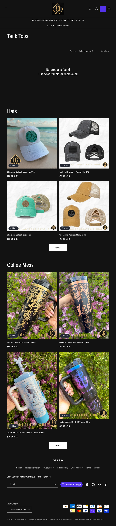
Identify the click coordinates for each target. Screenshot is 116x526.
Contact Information (32, 467)
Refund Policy (62, 467)
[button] (6, 9)
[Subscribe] (55, 484)
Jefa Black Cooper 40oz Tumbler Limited (74, 342)
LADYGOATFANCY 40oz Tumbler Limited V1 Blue (26, 433)
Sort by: (73, 51)
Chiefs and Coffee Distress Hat (19, 235)
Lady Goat (16, 520)
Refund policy (68, 520)
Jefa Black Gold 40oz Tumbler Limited (21, 342)
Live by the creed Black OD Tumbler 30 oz (74, 422)
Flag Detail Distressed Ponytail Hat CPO (74, 172)
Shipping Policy (77, 467)
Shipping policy (55, 520)
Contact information (82, 520)
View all (58, 247)
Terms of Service (93, 467)
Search (19, 467)
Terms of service (97, 520)
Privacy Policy (48, 467)
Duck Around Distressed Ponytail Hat (72, 235)
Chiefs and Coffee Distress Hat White (21, 172)
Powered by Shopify (27, 520)
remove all (71, 74)
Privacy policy (42, 520)
